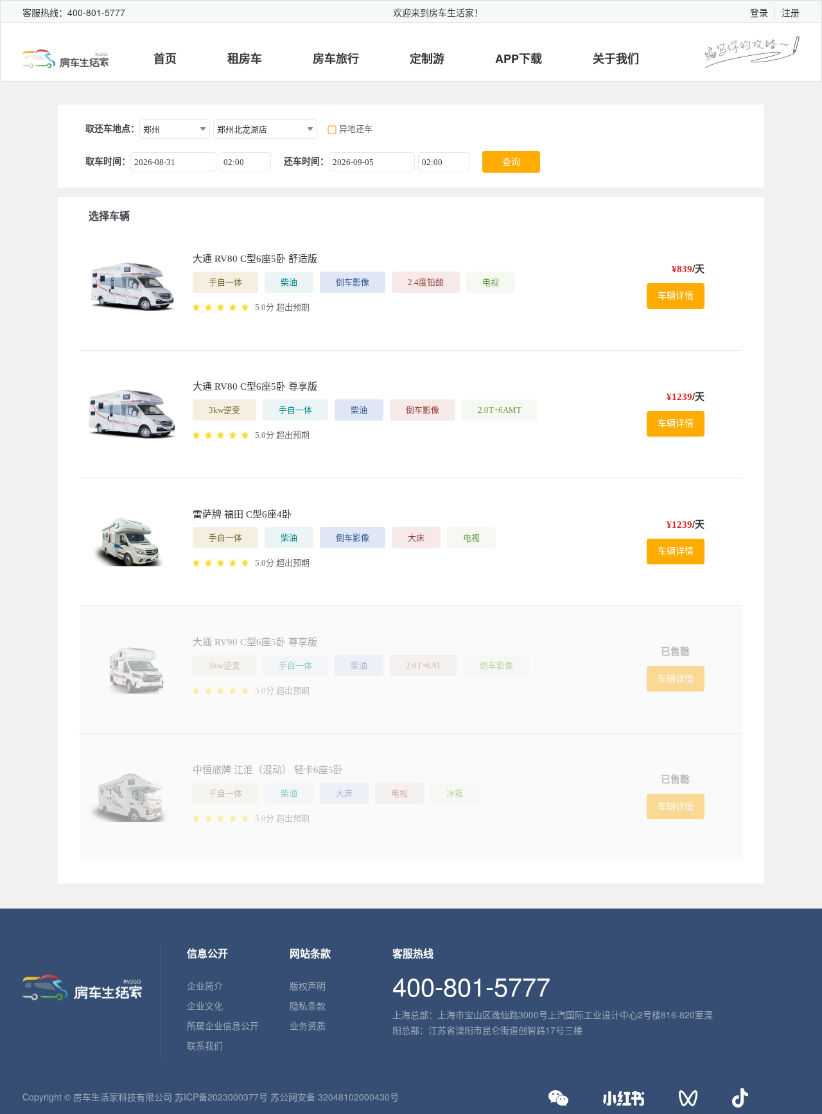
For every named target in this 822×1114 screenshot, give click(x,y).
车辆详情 (676, 295)
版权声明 (308, 985)
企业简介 (205, 985)
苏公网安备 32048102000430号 (334, 1096)
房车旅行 (336, 58)
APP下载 (518, 58)
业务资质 (308, 1025)
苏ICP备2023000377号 (221, 1096)
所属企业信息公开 (223, 1025)
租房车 (244, 58)
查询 (511, 162)
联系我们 (205, 1045)
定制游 (427, 58)
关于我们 (616, 58)
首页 (165, 58)
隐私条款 (308, 1005)
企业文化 (205, 1005)
